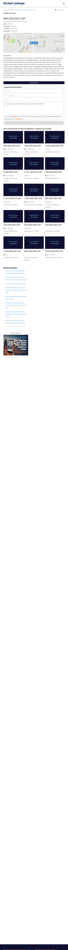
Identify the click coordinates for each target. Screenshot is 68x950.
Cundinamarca (26, 10)
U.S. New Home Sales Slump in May (16, 283)
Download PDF (34, 83)
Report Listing (60, 9)
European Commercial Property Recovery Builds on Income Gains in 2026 (16, 305)
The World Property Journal (17, 326)
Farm (34, 10)
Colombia (18, 10)
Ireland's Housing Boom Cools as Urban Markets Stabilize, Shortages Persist (16, 314)
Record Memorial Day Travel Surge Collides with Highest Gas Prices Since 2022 (17, 290)
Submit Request (34, 123)
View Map (34, 43)
